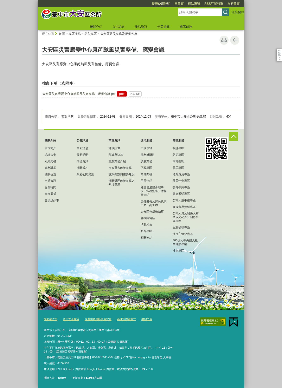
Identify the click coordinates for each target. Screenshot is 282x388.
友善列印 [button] (224, 40)
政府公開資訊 (85, 174)
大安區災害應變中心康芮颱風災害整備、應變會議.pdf (78, 94)
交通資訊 (50, 180)
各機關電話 (148, 218)
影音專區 (146, 231)
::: (36, 2)
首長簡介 (50, 148)
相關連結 (146, 237)
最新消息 (82, 148)
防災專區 (90, 33)
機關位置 (50, 174)
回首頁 (179, 3)
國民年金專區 (181, 180)
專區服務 (186, 26)
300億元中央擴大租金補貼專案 (185, 242)
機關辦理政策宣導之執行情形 (122, 182)
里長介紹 (146, 180)
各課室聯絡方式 (126, 319)
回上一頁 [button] (234, 40)
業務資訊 (141, 26)
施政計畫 (114, 148)
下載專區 (146, 167)
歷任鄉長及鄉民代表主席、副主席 (154, 203)
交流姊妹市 (52, 200)
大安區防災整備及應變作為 (118, 33)
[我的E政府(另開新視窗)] (233, 322)
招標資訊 (82, 161)
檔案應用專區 (181, 174)
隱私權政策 (50, 319)
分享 (279, 51)
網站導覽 (194, 3)
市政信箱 (146, 148)
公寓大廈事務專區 (184, 200)
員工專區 (178, 167)
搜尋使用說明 (161, 3)
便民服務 (163, 26)
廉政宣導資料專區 (184, 207)
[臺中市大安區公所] (103, 15)
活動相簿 (146, 224)
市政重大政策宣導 (120, 167)
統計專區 (178, 148)
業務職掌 (50, 167)
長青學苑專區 (181, 187)
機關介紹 (96, 26)
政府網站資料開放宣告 (98, 319)
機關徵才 (82, 167)
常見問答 (146, 174)
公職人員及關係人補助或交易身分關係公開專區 (186, 217)
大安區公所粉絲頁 (152, 211)
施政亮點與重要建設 (122, 174)
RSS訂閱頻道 (213, 3)
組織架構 (50, 161)
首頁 (62, 33)
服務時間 (50, 187)
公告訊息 (118, 26)
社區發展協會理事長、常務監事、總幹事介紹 (154, 191)
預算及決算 (116, 154)
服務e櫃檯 (147, 154)
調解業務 (146, 161)
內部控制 (178, 161)
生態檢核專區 (181, 227)
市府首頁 (233, 3)
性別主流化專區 (183, 234)
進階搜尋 (238, 12)
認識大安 (50, 154)
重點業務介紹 (117, 161)
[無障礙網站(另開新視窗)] (213, 322)
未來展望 (50, 193)
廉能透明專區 (181, 193)
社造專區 (178, 250)
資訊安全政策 (71, 319)
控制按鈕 (233, 136)
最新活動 (82, 154)
